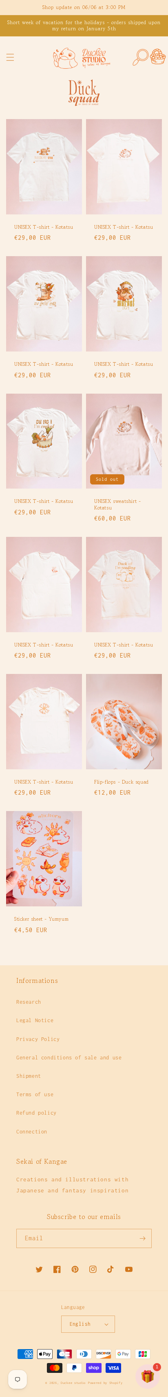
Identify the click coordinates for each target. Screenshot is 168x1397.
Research (28, 1002)
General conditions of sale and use (69, 1058)
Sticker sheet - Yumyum (41, 919)
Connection (31, 1132)
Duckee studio (73, 1383)
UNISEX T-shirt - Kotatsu (43, 227)
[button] (10, 57)
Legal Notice (34, 1020)
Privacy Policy (38, 1039)
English (80, 1324)
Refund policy (36, 1113)
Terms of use (34, 1094)
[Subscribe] (142, 1238)
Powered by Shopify (105, 1383)
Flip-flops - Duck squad (121, 782)
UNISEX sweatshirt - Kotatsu (117, 504)
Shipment (28, 1076)
